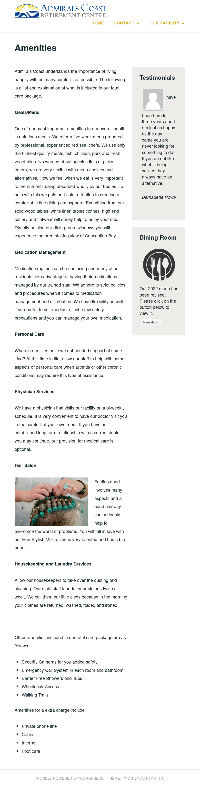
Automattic (152, 778)
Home (97, 23)
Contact (124, 23)
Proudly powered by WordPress (68, 778)
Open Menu (150, 322)
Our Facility (165, 23)
